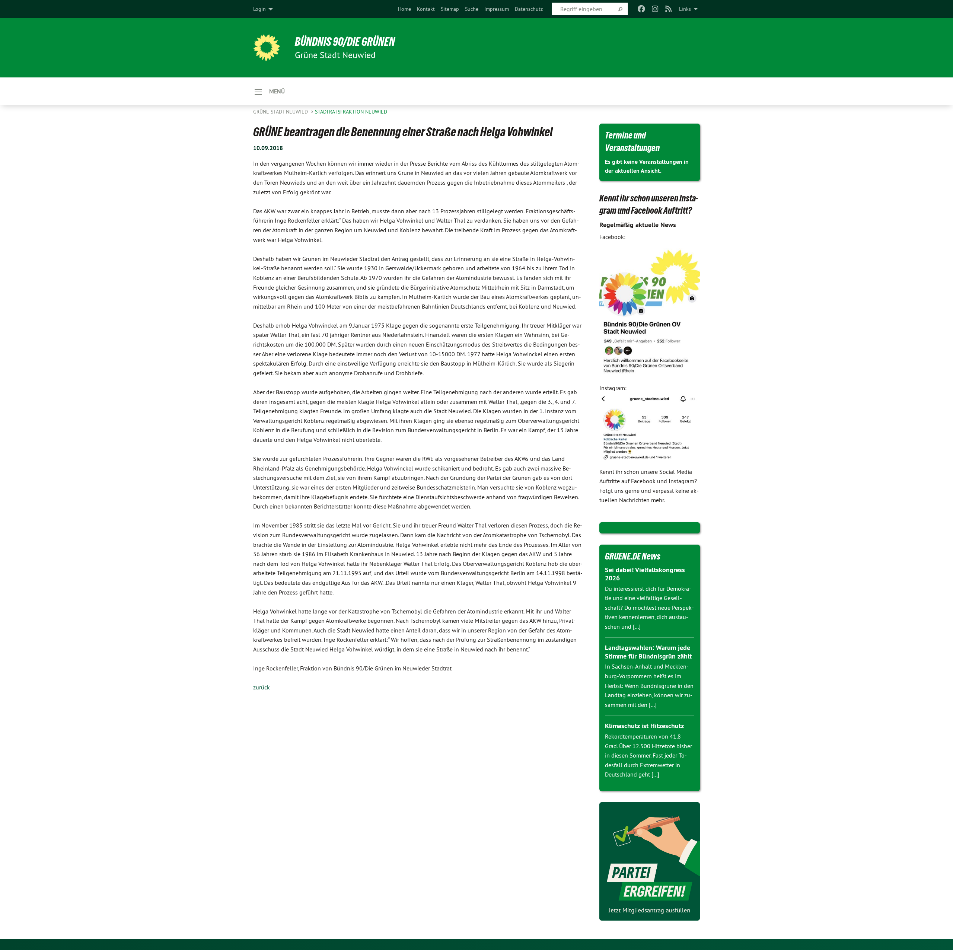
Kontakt (426, 9)
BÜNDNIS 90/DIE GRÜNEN (345, 41)
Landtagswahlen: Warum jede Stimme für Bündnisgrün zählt (648, 651)
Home (404, 9)
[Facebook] (641, 9)
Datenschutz (529, 9)
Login (259, 9)
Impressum (496, 9)
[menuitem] (404, 9)
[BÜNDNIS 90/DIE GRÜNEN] (266, 47)
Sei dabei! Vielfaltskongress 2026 (645, 574)
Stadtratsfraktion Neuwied (351, 111)
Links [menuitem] (685, 9)
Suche (471, 9)
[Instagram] (655, 9)
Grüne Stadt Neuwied (281, 111)
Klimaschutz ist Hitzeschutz (644, 725)
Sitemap (450, 9)
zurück (261, 687)
